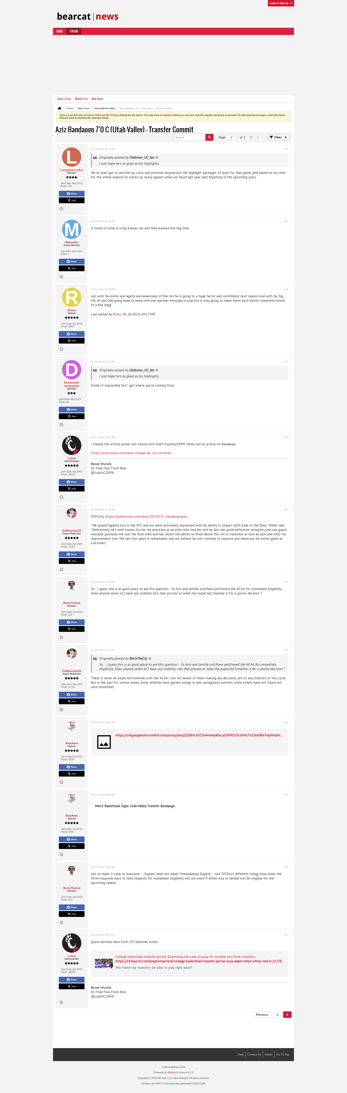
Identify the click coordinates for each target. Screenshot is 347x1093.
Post (73, 200)
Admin (269, 1054)
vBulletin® (173, 1072)
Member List (81, 99)
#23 (286, 649)
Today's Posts (64, 99)
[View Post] (156, 157)
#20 (286, 437)
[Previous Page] (251, 137)
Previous (262, 1014)
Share (74, 193)
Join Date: (65, 183)
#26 (286, 866)
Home (59, 31)
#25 (286, 794)
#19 (286, 361)
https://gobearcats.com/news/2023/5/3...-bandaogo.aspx (146, 516)
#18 (286, 289)
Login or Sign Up (279, 3)
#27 (286, 934)
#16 (286, 148)
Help (241, 1054)
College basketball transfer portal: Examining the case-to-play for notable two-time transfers (185, 956)
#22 (286, 581)
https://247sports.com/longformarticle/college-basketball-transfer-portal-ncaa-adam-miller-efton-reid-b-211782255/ (202, 961)
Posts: (63, 186)
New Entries (97, 99)
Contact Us (254, 1054)
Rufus (117, 314)
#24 (286, 722)
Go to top (282, 1054)
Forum (74, 31)
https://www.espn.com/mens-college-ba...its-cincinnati (131, 453)
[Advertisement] (173, 65)
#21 (286, 509)
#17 (286, 221)
